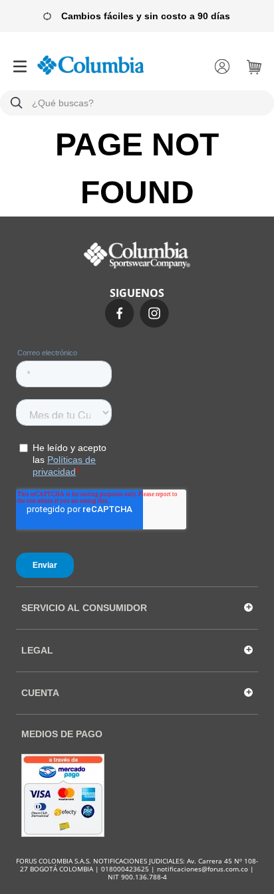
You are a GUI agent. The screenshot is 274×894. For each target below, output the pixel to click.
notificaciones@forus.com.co (202, 868)
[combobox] (137, 103)
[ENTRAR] (223, 66)
